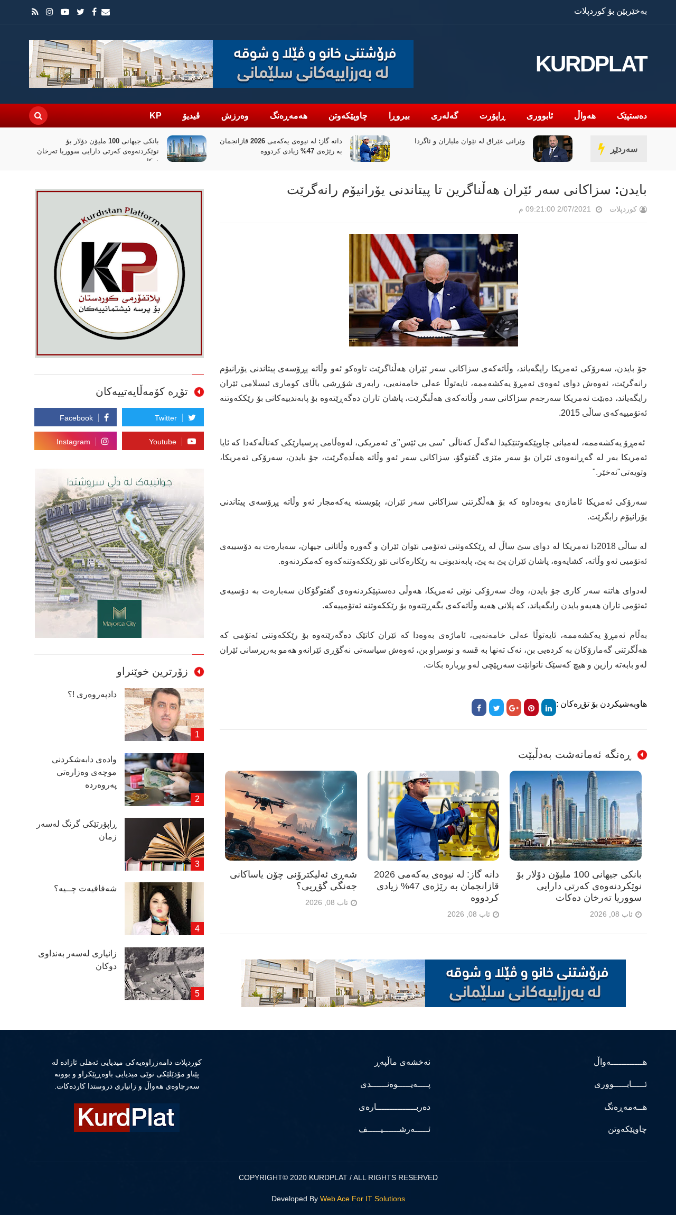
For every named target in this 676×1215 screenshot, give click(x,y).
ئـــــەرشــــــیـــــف (394, 1129)
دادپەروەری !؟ (92, 694)
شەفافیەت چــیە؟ (85, 888)
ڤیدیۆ (191, 115)
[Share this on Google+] (513, 707)
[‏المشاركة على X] (496, 707)
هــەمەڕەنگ (625, 1106)
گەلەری (444, 115)
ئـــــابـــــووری (620, 1084)
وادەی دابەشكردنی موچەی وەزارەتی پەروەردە (84, 772)
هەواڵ (585, 115)
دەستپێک (632, 115)
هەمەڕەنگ (288, 115)
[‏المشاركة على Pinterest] (531, 707)
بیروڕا (399, 115)
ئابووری (540, 115)
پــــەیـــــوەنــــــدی (395, 1084)
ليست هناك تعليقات (503, 211)
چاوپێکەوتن (348, 115)
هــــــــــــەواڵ (620, 1061)
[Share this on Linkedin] (548, 707)
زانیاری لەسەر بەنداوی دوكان (77, 960)
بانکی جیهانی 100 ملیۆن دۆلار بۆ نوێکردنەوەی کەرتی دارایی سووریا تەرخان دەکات (273, 151)
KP (155, 115)
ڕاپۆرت (492, 115)
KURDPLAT (591, 64)
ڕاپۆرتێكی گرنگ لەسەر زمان (76, 830)
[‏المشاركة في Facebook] (479, 707)
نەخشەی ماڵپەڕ (402, 1061)
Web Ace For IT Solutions (362, 1198)
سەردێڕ (624, 148)
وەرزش (235, 115)
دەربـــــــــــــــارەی (394, 1106)
